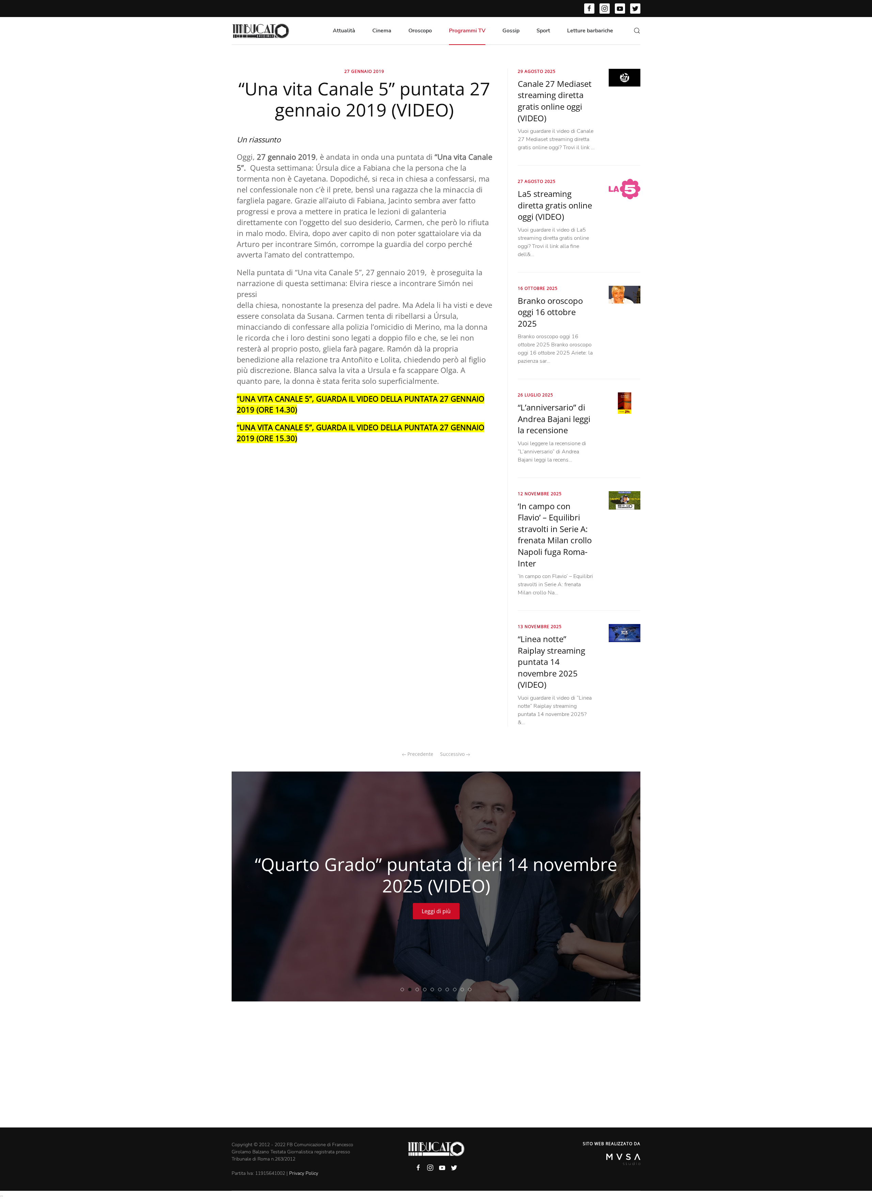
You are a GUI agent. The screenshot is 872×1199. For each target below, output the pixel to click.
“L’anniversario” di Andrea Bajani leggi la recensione (554, 419)
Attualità (344, 30)
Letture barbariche (590, 30)
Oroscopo (420, 30)
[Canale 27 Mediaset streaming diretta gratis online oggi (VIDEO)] (624, 77)
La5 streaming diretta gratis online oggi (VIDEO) (555, 205)
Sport (543, 30)
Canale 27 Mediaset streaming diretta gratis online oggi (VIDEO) (555, 101)
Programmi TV (467, 30)
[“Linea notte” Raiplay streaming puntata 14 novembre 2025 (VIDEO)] (624, 632)
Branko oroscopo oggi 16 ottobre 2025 (550, 312)
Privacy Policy (303, 1173)
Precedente (419, 754)
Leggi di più (436, 911)
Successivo (453, 754)
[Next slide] (623, 886)
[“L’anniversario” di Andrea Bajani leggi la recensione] (624, 402)
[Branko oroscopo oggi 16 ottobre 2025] (624, 294)
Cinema (381, 30)
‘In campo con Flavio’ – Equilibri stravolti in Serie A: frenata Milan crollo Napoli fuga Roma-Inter (555, 534)
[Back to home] (261, 30)
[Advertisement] (436, 1076)
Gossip (510, 30)
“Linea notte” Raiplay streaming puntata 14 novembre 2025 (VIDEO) (551, 661)
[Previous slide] (248, 886)
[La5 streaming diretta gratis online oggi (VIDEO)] (624, 188)
